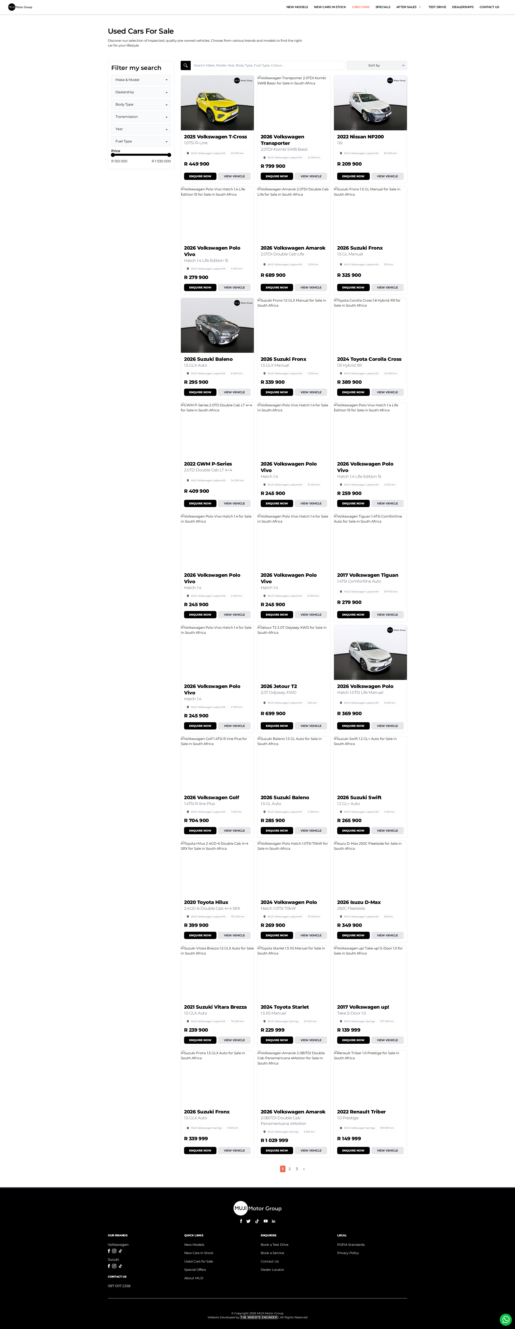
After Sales (406, 7)
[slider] (113, 155)
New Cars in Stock (330, 7)
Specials (383, 7)
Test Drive (437, 7)
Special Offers (195, 1270)
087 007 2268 (119, 1286)
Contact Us (489, 7)
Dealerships (462, 7)
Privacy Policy (348, 1253)
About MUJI (193, 1278)
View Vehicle (234, 176)
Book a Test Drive (274, 1245)
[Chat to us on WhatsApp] (506, 1320)
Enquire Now (200, 176)
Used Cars (361, 7)
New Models (297, 7)
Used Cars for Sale (198, 1261)
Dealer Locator (272, 1270)
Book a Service (272, 1253)
